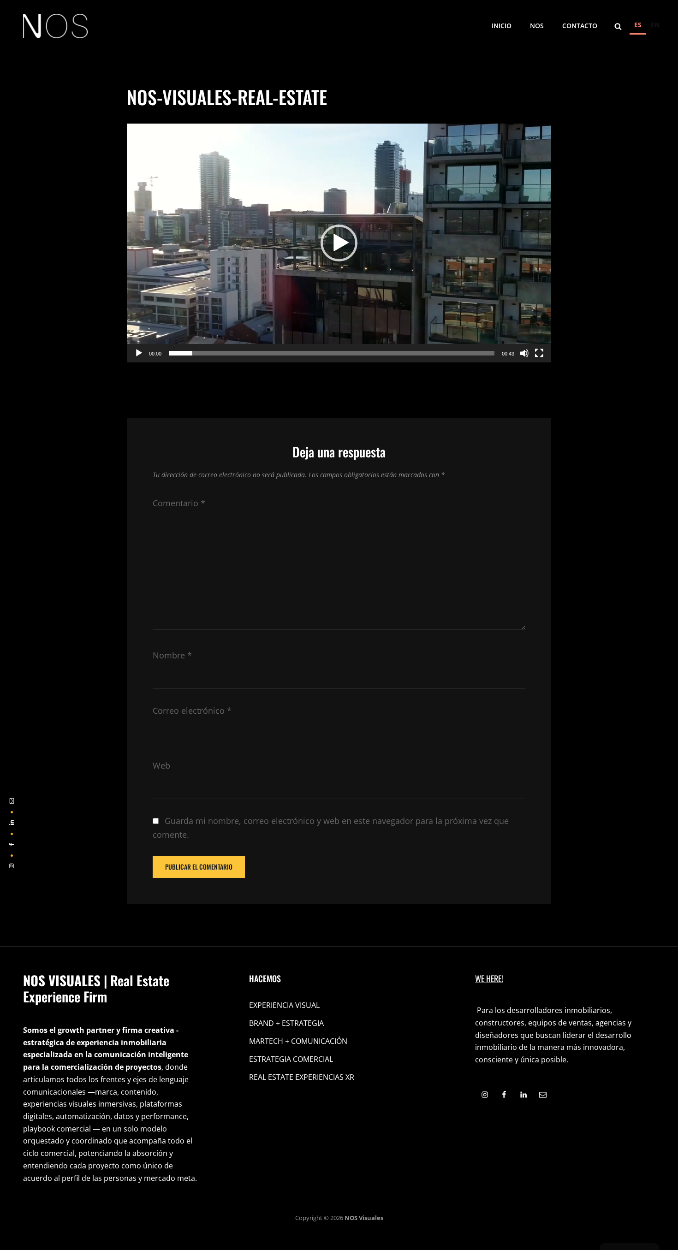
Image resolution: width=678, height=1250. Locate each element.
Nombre (172, 655)
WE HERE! (489, 978)
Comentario (179, 503)
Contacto (579, 25)
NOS (537, 25)
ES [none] (638, 24)
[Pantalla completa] (539, 353)
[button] (339, 243)
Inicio (501, 25)
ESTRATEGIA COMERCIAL (291, 1059)
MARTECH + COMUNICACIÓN (298, 1041)
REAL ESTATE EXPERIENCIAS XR (301, 1077)
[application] (339, 243)
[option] (655, 26)
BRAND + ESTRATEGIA (286, 1023)
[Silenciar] (524, 353)
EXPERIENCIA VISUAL (284, 1005)
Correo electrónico (192, 710)
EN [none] (655, 24)
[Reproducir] (138, 353)
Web (161, 765)
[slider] (331, 353)
